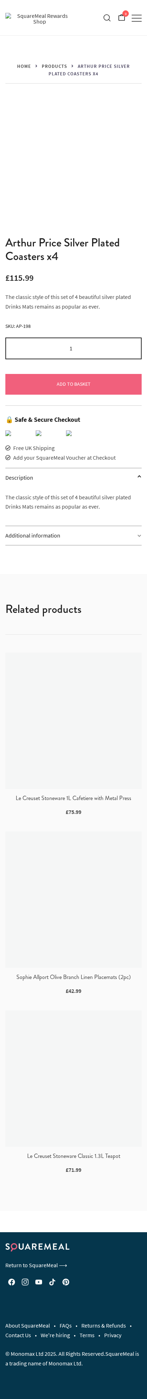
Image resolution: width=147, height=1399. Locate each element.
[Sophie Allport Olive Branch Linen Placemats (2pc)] (73, 899)
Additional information (32, 535)
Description (19, 477)
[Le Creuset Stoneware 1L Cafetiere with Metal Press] (73, 721)
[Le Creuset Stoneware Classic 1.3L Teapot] (73, 1078)
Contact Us (18, 1335)
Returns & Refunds (103, 1325)
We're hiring (55, 1335)
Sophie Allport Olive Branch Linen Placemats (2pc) (73, 977)
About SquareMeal (27, 1325)
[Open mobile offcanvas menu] (137, 18)
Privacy (112, 1335)
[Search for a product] (107, 18)
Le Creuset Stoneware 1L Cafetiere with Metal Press (73, 798)
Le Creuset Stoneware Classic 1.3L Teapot (73, 1156)
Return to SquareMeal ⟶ (36, 1265)
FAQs (66, 1325)
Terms (87, 1335)
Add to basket (74, 384)
